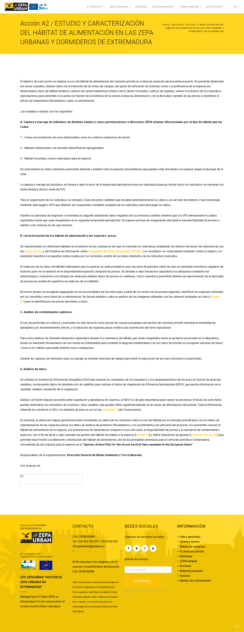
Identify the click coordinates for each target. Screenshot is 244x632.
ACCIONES (141, 6)
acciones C (110, 409)
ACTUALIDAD (214, 6)
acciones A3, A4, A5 (204, 435)
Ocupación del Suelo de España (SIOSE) (114, 251)
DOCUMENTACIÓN (163, 6)
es (236, 6)
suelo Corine (33, 251)
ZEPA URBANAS (119, 6)
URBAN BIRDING (190, 6)
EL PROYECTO (95, 6)
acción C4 (142, 435)
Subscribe (142, 581)
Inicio (166, 25)
